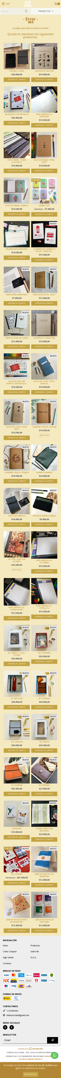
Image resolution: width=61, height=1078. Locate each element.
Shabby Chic (44, 206)
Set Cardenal (44, 699)
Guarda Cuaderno (44, 473)
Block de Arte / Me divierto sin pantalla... (16, 382)
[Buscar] (26, 11)
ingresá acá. (49, 1056)
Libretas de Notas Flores (16, 338)
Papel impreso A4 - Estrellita (44, 607)
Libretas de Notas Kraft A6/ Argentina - (17, 921)
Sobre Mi (34, 951)
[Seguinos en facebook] (11, 1027)
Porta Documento (16, 516)
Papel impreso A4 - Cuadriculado (17, 608)
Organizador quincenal (17, 249)
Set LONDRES (16, 874)
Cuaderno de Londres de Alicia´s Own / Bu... (44, 250)
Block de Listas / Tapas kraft (16, 428)
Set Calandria (44, 653)
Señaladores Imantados (17, 295)
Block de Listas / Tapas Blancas (44, 382)
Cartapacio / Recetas (44, 71)
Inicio (5, 945)
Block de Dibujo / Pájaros (16, 206)
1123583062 (12, 1011)
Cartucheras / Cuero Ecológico (16, 161)
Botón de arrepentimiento (30, 1059)
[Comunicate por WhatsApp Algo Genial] (54, 1055)
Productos (35, 945)
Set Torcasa (17, 742)
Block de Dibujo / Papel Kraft (44, 161)
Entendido (30, 1074)
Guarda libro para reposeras (44, 830)
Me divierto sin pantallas (17, 114)
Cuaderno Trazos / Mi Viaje (44, 427)
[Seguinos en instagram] (5, 1027)
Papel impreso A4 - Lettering (44, 561)
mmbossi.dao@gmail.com (18, 1015)
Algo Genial (8, 957)
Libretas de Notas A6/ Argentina (44, 875)
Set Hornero (44, 785)
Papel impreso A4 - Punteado (44, 115)
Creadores (17, 829)
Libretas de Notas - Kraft (44, 295)
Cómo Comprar (10, 951)
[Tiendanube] (31, 1049)
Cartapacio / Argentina (44, 338)
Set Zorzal (44, 742)
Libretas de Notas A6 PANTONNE (44, 921)
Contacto (7, 963)
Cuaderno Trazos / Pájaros (16, 473)
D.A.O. (33, 957)
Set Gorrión (17, 785)
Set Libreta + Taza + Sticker (17, 654)
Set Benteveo (17, 699)
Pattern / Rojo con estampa (16, 560)
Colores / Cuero (16, 71)
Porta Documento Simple (44, 516)
